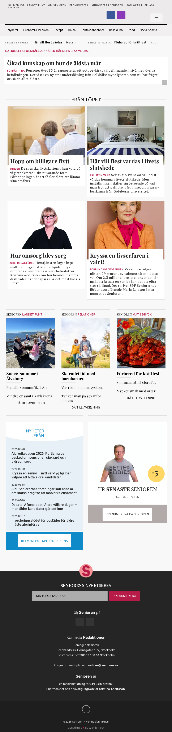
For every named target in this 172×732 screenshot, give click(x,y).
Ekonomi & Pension (36, 30)
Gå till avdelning (31, 403)
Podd (131, 30)
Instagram (121, 15)
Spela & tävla (148, 30)
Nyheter (13, 30)
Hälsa (72, 30)
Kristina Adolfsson (112, 689)
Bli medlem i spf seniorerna (44, 540)
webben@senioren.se (103, 665)
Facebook (111, 15)
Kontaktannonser (92, 30)
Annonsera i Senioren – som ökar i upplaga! (123, 5)
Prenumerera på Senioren (127, 514)
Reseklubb (116, 30)
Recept (58, 30)
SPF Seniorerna (101, 684)
